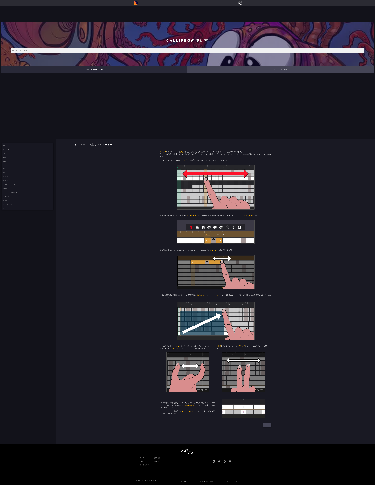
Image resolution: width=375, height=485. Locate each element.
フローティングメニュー (9, 184)
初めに (4, 145)
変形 (4, 172)
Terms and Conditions (207, 481)
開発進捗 (157, 461)
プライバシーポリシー (234, 481)
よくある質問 (144, 465)
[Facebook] (213, 461)
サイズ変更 (5, 176)
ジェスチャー (6, 157)
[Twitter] (219, 461)
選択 (4, 168)
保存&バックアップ (7, 204)
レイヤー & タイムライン (9, 192)
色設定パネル (6, 180)
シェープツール (7, 165)
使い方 (142, 461)
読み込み (5, 196)
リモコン (5, 208)
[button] (281, 69)
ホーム (142, 458)
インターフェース (7, 153)
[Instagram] (224, 461)
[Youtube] (230, 461)
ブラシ (4, 161)
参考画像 (5, 188)
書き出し (5, 200)
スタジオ (5, 149)
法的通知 (184, 481)
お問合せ (157, 458)
